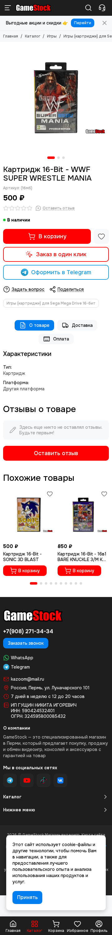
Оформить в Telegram (61, 272)
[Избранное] (101, 236)
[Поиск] (88, 7)
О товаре (39, 325)
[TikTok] (43, 780)
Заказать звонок (26, 643)
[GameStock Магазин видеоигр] (33, 7)
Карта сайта (93, 834)
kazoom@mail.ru (27, 679)
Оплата (61, 339)
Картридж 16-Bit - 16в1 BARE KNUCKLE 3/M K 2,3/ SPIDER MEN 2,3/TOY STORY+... (82, 556)
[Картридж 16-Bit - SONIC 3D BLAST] (28, 514)
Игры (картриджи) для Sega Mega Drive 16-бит (51, 303)
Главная (10, 36)
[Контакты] (102, 7)
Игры (52, 36)
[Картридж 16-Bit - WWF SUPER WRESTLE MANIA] (56, 97)
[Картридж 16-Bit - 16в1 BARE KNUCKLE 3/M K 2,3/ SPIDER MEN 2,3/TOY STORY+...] (83, 514)
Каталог (32, 36)
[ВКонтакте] (60, 780)
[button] (51, 157)
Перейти (82, 22)
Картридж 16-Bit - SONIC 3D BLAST (22, 556)
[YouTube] (27, 780)
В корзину (52, 236)
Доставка (82, 325)
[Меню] (8, 7)
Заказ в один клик (61, 254)
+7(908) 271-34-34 (28, 631)
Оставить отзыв (56, 453)
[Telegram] (10, 780)
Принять (27, 897)
